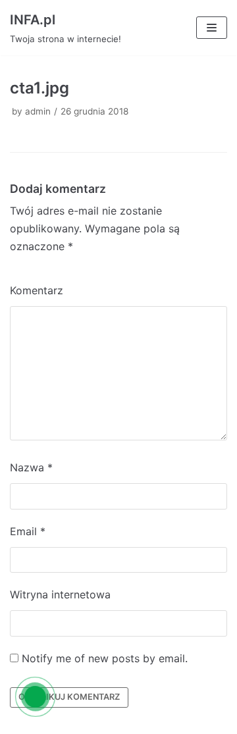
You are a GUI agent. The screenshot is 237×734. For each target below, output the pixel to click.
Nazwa (31, 467)
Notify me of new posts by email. (105, 658)
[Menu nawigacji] (211, 27)
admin (38, 111)
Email (27, 531)
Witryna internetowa (60, 594)
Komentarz (36, 290)
